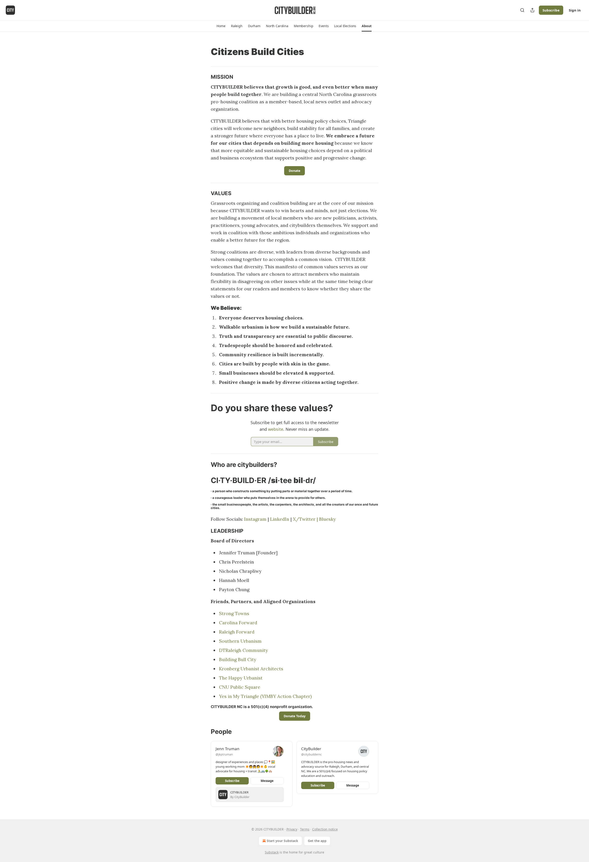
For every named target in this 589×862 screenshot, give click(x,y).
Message (267, 781)
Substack (272, 852)
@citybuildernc (311, 754)
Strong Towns (234, 613)
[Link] (204, 51)
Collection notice (325, 829)
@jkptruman (224, 754)
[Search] (522, 10)
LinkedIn (279, 519)
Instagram (255, 519)
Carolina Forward (238, 622)
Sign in (575, 10)
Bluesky (327, 519)
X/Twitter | (306, 519)
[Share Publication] (532, 10)
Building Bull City (237, 659)
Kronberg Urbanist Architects (251, 668)
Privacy (291, 829)
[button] (221, 26)
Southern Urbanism (240, 641)
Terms (304, 829)
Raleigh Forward (236, 632)
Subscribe (551, 10)
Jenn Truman (228, 748)
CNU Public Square (239, 687)
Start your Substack (282, 841)
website (275, 429)
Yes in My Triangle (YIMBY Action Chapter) (265, 696)
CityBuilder (311, 748)
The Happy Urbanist (241, 678)
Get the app (317, 841)
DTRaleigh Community (243, 650)
